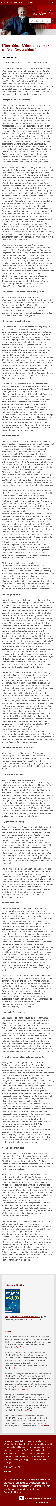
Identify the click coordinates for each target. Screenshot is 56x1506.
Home (3, 2)
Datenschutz (28, 2)
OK (21, 1498)
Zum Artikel (20, 1347)
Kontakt (10, 2)
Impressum (18, 2)
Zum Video (27, 1410)
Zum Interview (11, 1368)
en (53, 2)
